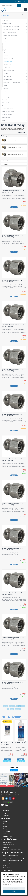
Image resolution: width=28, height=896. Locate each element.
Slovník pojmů (6, 867)
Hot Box (4, 38)
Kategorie (5, 20)
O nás (4, 824)
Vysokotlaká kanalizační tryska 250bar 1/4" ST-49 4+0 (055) (13, 593)
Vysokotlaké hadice (8, 76)
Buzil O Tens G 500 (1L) (20, 743)
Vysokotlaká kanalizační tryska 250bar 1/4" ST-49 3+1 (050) (13, 504)
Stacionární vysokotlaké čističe (10, 35)
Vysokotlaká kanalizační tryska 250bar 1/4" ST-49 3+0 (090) (13, 638)
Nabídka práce (6, 834)
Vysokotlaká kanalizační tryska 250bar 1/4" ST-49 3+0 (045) (13, 325)
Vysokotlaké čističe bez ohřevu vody (11, 26)
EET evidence (6, 847)
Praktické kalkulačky (7, 870)
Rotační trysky (7, 55)
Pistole (5, 44)
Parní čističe (4, 99)
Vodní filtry (6, 73)
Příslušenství (16, 14)
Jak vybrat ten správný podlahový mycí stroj (13, 858)
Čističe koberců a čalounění (8, 102)
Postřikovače (5, 105)
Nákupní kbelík (6, 813)
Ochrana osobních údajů (8, 844)
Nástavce (6, 47)
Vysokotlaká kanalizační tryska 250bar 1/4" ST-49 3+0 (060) (13, 414)
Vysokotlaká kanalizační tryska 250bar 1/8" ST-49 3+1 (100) (13, 191)
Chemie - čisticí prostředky (8, 111)
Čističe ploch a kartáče (9, 70)
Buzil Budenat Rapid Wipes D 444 (7, 743)
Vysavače (4, 91)
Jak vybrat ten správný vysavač (10, 855)
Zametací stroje (5, 97)
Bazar (3, 120)
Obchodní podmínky (7, 842)
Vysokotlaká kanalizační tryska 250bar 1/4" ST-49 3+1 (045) (13, 548)
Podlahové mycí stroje (7, 94)
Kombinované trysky (8, 58)
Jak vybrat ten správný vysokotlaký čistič (12, 860)
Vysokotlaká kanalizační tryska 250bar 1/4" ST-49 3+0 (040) (13, 280)
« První (5, 706)
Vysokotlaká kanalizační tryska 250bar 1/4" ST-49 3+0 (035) (13, 236)
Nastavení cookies (7, 836)
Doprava (5, 826)
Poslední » (18, 709)
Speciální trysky (7, 64)
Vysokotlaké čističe (7, 14)
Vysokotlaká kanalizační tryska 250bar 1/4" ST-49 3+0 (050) (13, 370)
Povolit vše (14, 891)
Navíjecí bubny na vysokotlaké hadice (12, 82)
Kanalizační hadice (8, 79)
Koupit (14, 207)
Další (11, 709)
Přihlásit (5, 808)
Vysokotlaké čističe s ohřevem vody (11, 29)
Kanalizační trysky (5, 15)
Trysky (21, 14)
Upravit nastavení (14, 888)
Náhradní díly (6, 88)
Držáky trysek (7, 67)
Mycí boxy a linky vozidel (7, 108)
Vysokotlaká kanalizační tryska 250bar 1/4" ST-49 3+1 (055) (13, 683)
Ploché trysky (7, 52)
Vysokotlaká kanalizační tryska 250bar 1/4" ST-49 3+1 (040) (13, 459)
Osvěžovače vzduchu (7, 114)
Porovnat (8, 761)
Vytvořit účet (6, 810)
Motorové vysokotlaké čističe (9, 32)
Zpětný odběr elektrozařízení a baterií (12, 849)
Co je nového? (6, 831)
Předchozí (11, 706)
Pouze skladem (6, 160)
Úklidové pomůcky (6, 117)
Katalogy (5, 829)
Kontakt (5, 821)
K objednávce (6, 815)
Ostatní (5, 85)
